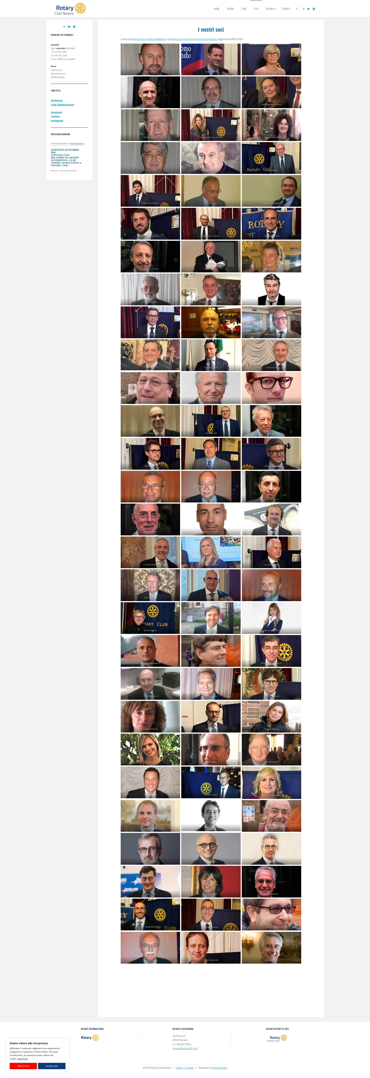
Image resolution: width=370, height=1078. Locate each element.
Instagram (57, 120)
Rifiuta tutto (23, 1066)
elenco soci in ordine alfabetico (149, 39)
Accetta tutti (52, 1066)
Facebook (56, 112)
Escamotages (220, 1067)
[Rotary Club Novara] (70, 8)
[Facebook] (303, 9)
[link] (297, 8)
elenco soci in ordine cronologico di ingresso (195, 39)
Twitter (55, 116)
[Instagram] (313, 9)
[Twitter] (308, 9)
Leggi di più (22, 1058)
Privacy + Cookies (185, 1067)
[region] (37, 1055)
